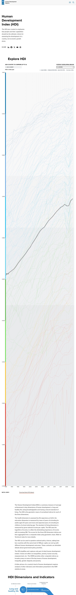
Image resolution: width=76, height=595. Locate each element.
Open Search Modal (73, 2)
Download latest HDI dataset (26, 492)
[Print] (20, 47)
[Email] (17, 47)
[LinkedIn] (8, 47)
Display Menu (70, 2)
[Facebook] (11, 47)
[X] (14, 47)
